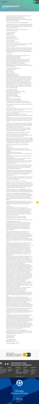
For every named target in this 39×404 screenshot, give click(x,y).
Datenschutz (33, 373)
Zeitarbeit (9, 371)
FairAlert (17, 371)
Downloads (33, 371)
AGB (32, 374)
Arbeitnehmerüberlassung (19, 372)
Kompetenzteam (25, 370)
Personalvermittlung (19, 373)
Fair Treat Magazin (34, 370)
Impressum (33, 372)
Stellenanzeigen (10, 370)
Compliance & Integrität (27, 371)
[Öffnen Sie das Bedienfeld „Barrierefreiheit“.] (37, 202)
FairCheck (17, 370)
